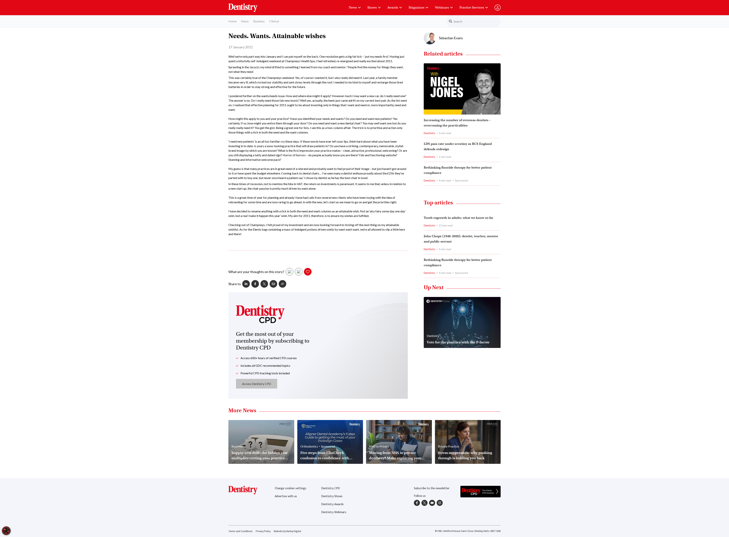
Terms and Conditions (240, 531)
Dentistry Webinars (333, 512)
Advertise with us (286, 496)
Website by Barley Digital (287, 531)
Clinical (274, 21)
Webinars (442, 7)
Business (259, 21)
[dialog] (6, 530)
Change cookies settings (290, 488)
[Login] (498, 8)
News (353, 7)
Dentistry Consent (247, 5)
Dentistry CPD (330, 488)
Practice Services (471, 7)
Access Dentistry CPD (256, 383)
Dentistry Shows (331, 496)
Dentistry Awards (332, 504)
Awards (392, 7)
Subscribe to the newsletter (432, 488)
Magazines (416, 7)
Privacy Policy (263, 531)
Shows (372, 7)
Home (232, 21)
